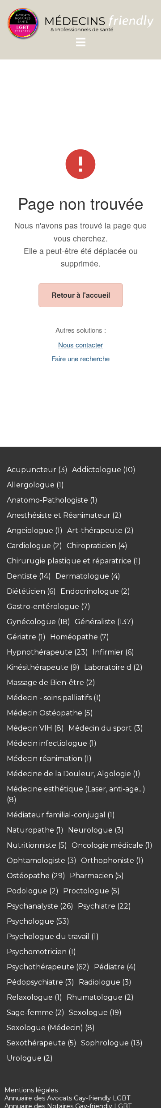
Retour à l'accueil (80, 295)
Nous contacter (80, 344)
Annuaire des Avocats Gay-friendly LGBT (67, 1098)
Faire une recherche (80, 358)
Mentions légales (31, 1090)
